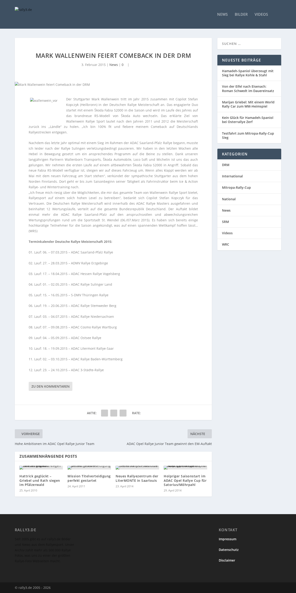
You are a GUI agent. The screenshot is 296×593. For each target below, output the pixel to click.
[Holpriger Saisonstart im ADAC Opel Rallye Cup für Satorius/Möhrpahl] (185, 467)
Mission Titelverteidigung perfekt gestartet (89, 478)
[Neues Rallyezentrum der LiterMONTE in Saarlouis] (137, 467)
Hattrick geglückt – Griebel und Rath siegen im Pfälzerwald (39, 480)
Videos (261, 14)
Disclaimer (227, 560)
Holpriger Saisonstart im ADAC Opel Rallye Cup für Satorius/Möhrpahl (185, 480)
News (222, 14)
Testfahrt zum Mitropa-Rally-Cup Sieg (248, 135)
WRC (225, 244)
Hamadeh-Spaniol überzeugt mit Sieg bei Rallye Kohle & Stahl (248, 73)
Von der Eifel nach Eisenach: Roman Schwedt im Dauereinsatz (248, 88)
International (232, 176)
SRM (225, 221)
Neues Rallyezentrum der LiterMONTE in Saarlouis (137, 478)
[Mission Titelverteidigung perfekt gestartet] (89, 467)
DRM (225, 165)
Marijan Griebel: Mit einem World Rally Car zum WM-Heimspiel (248, 104)
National (229, 199)
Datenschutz (229, 549)
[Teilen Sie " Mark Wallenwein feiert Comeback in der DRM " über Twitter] (113, 413)
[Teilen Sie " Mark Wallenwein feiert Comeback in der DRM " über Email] (123, 413)
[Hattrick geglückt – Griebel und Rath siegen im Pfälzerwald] (41, 467)
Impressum (227, 539)
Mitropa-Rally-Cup (236, 187)
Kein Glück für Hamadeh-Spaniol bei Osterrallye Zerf (247, 119)
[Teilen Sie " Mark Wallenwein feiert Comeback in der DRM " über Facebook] (104, 413)
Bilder (241, 14)
